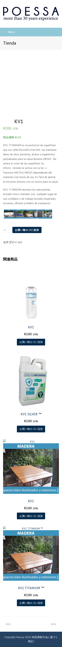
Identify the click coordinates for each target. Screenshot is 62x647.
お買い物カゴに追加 (27, 230)
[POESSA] (31, 13)
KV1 (8, 624)
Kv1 (20, 242)
